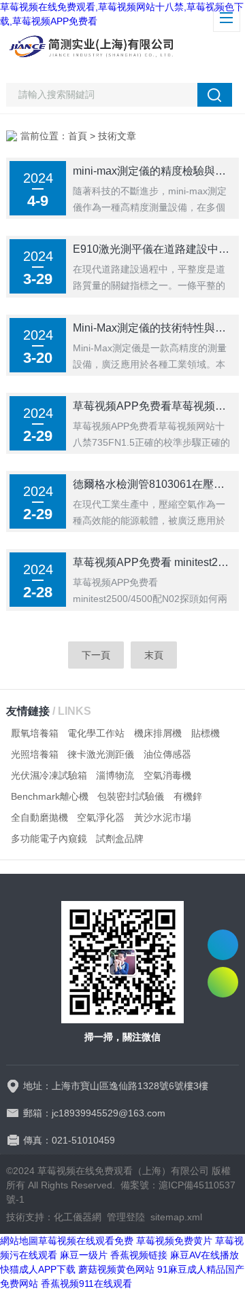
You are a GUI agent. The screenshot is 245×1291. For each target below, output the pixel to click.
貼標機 (205, 733)
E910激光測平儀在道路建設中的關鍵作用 (152, 249)
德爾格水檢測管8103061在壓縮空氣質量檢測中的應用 (152, 484)
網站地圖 (19, 1240)
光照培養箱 (35, 754)
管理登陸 (126, 1217)
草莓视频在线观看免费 (85, 1240)
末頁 (153, 655)
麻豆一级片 (84, 1255)
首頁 (77, 135)
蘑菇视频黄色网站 (116, 1269)
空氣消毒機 (167, 775)
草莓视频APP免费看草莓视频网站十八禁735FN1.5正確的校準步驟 (152, 406)
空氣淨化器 (101, 817)
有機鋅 (188, 796)
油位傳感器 (167, 754)
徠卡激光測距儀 (100, 754)
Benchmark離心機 (49, 796)
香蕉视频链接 (138, 1255)
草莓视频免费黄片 (174, 1240)
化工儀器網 (77, 1217)
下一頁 (96, 655)
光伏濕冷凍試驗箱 (49, 775)
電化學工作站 (96, 733)
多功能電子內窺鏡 (49, 838)
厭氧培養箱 (35, 733)
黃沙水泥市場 (162, 817)
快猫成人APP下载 (38, 1269)
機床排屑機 (158, 733)
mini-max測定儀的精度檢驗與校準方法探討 (152, 171)
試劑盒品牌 (120, 838)
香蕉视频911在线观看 (86, 1283)
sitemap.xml (176, 1217)
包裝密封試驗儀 (130, 796)
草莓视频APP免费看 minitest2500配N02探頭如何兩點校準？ (152, 562)
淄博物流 (115, 775)
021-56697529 (223, 945)
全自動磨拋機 (39, 817)
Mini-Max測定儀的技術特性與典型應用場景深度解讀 (152, 328)
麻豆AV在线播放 (204, 1255)
